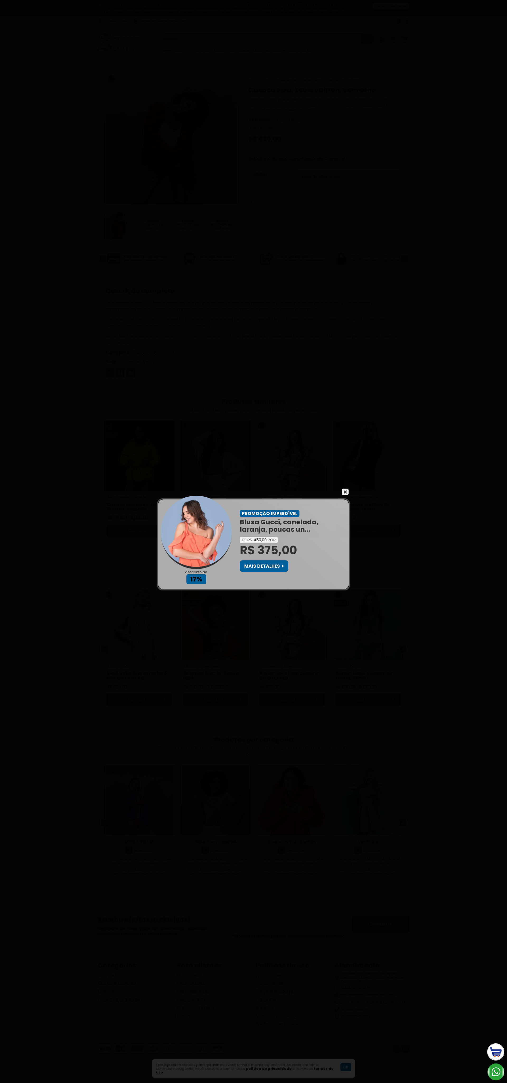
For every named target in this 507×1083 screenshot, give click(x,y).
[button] (264, 566)
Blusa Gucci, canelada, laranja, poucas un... (279, 525)
